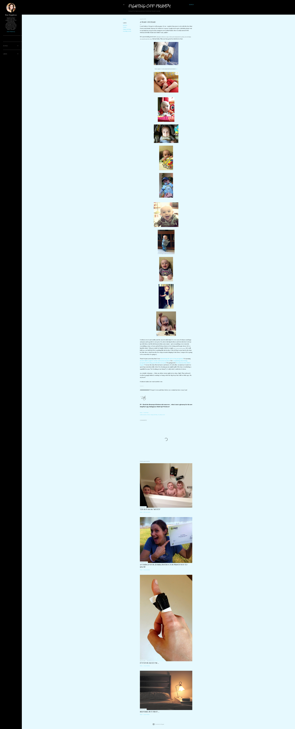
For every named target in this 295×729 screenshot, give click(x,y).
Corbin (124, 27)
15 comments (146, 714)
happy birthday (127, 29)
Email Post (146, 412)
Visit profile (11, 31)
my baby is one (127, 31)
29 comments (147, 569)
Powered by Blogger (159, 724)
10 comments (147, 665)
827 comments (147, 512)
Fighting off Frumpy (150, 6)
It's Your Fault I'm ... (149, 663)
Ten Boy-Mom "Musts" (150, 509)
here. (177, 68)
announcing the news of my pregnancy (171, 358)
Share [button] (124, 19)
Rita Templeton (11, 15)
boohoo (125, 25)
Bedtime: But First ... (149, 711)
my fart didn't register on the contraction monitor (155, 360)
